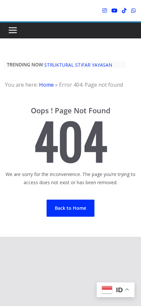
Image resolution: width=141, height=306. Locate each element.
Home (46, 84)
